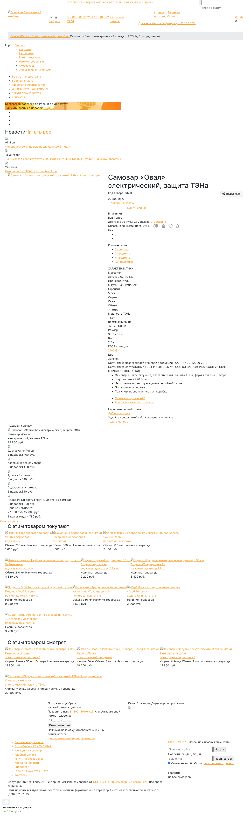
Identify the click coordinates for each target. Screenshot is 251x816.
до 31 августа (12, 811)
